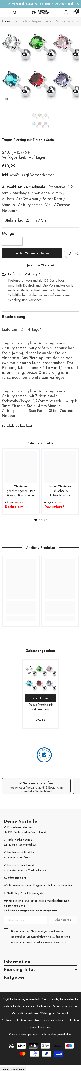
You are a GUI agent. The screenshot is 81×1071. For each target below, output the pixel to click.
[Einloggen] (66, 12)
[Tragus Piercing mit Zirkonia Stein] (40, 677)
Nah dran (77, 3)
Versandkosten (42, 175)
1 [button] (35, 520)
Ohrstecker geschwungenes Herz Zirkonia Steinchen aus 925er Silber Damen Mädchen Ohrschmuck (21, 491)
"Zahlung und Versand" (54, 1013)
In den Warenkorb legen (32, 253)
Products (20, 21)
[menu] (4, 12)
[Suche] (15, 12)
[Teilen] (76, 253)
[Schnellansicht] (29, 673)
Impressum (29, 942)
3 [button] (45, 520)
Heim (6, 21)
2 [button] (40, 520)
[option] (40, 64)
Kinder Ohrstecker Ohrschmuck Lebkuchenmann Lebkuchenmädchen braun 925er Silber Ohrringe (60, 491)
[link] (21, 607)
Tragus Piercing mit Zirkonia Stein (40, 706)
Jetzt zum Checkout (40, 265)
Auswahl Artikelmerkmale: (37, 199)
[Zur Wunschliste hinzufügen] (68, 253)
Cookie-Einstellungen (13, 1069)
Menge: (8, 233)
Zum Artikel (40, 698)
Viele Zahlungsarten (19, 840)
